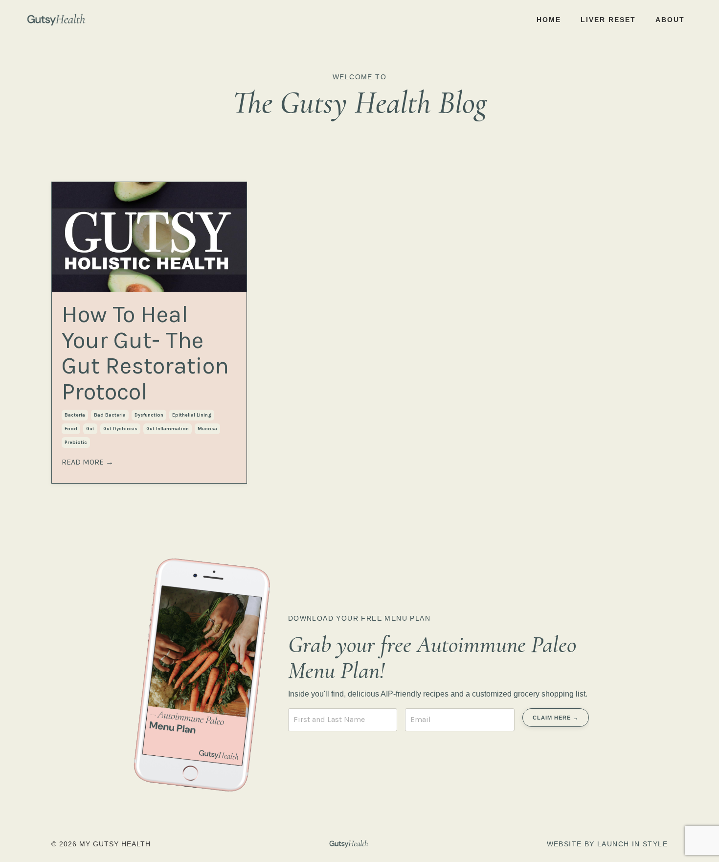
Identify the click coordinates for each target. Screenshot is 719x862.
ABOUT (670, 19)
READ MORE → (87, 461)
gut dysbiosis (120, 429)
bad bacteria (110, 415)
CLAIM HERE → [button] (556, 718)
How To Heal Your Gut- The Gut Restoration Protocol (145, 353)
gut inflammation (167, 429)
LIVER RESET (608, 19)
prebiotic (76, 442)
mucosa (207, 429)
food (71, 429)
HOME (549, 19)
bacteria (75, 415)
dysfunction (149, 415)
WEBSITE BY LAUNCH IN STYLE (607, 844)
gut (90, 429)
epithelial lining (191, 415)
